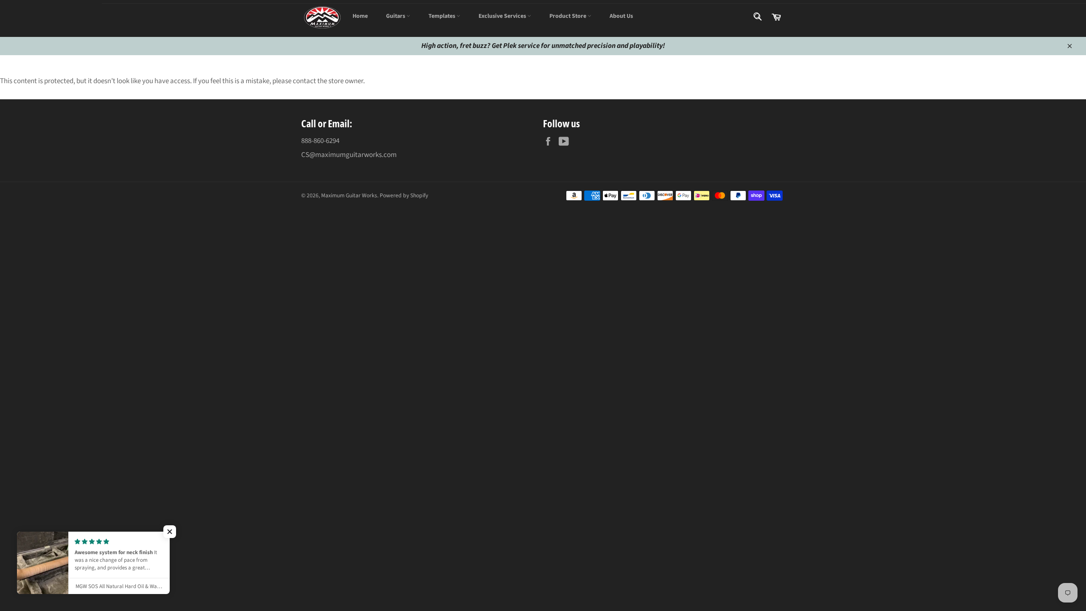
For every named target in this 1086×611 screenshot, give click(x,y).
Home (360, 16)
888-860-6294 (320, 141)
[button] (169, 531)
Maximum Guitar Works (349, 195)
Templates (442, 16)
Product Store (568, 16)
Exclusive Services (503, 16)
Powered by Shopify (404, 195)
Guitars (396, 16)
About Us (621, 16)
